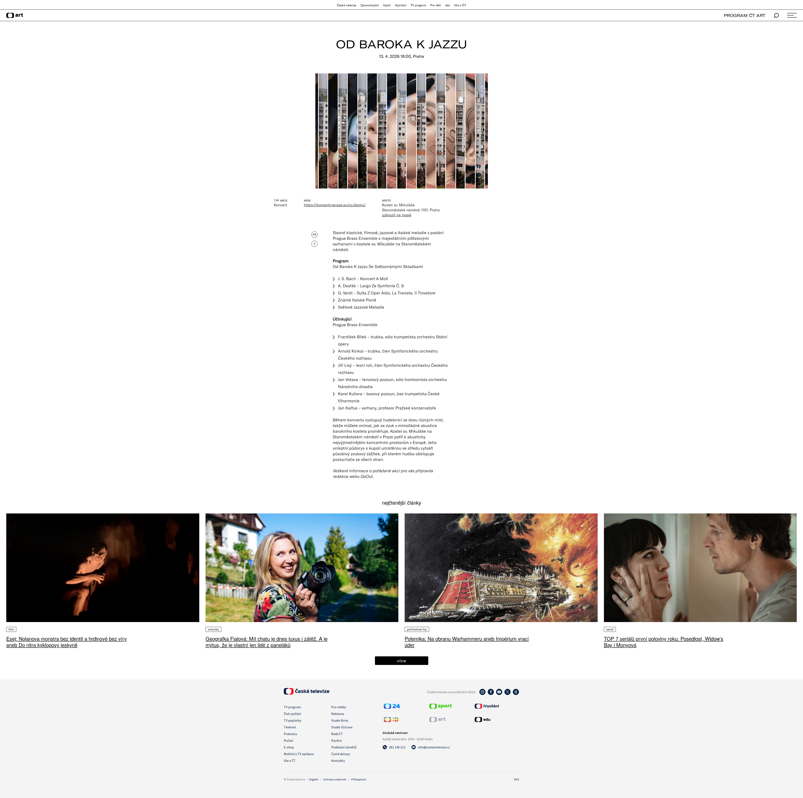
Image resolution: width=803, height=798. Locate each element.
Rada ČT (337, 734)
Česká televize (346, 5)
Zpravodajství (370, 5)
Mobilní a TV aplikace (299, 754)
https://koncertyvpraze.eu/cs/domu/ (335, 205)
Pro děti (435, 5)
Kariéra (336, 740)
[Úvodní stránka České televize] (306, 693)
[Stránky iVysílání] (496, 706)
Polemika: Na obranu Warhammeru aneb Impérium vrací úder (467, 641)
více (401, 660)
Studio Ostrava (341, 727)
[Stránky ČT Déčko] (391, 721)
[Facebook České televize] (490, 694)
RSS (516, 779)
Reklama (337, 714)
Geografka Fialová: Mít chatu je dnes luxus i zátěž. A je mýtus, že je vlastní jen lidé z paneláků (266, 641)
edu (447, 5)
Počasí (288, 740)
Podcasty (290, 734)
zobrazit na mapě (396, 215)
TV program (418, 5)
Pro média (338, 707)
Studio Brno (339, 720)
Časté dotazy (340, 754)
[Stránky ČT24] (392, 707)
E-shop (289, 747)
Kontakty (338, 760)
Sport (387, 5)
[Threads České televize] (516, 694)
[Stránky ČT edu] (496, 719)
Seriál (610, 629)
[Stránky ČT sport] (440, 707)
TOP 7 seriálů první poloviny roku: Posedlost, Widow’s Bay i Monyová (663, 641)
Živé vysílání (292, 714)
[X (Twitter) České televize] (507, 694)
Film (11, 629)
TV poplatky (292, 720)
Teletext (290, 727)
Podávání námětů (343, 747)
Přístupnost (358, 779)
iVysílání (400, 5)
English (313, 779)
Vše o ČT (460, 5)
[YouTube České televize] (499, 694)
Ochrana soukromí (334, 779)
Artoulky (213, 629)
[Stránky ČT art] (437, 721)
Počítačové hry (417, 629)
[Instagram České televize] (482, 694)
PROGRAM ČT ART (744, 15)
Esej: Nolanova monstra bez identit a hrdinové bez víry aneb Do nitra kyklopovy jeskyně (66, 641)
